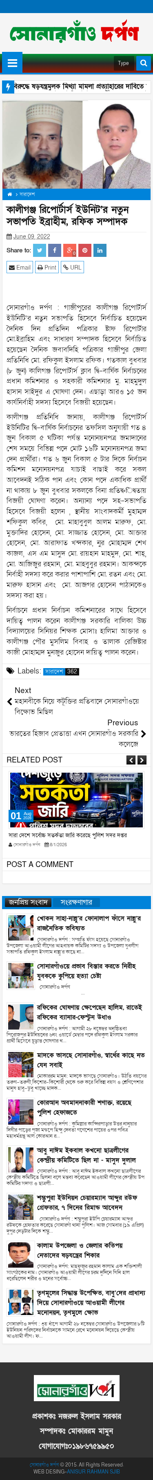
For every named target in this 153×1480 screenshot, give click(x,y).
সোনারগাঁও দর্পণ (44, 1465)
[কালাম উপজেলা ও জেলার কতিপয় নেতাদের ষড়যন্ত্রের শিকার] (20, 1254)
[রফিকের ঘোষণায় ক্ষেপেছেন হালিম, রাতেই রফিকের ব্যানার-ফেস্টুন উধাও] (20, 1017)
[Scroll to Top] (141, 1468)
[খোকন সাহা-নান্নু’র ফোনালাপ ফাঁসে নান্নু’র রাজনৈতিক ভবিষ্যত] (20, 928)
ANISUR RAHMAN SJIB (93, 1472)
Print (49, 268)
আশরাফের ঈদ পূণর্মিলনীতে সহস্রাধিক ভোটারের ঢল (61, 835)
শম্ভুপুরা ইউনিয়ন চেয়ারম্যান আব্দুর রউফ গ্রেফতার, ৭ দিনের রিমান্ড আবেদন (87, 1202)
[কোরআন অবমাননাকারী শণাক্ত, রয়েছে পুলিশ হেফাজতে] (20, 1112)
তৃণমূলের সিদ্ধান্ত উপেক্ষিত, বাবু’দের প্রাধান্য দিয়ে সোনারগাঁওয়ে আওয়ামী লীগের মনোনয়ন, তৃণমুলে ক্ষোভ (91, 1302)
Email (23, 268)
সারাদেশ (61, 671)
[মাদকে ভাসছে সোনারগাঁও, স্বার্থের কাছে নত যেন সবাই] (20, 1064)
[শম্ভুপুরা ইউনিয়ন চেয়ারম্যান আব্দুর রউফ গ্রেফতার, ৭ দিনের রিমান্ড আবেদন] (20, 1207)
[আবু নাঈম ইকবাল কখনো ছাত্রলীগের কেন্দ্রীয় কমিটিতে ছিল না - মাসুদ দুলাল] (20, 1159)
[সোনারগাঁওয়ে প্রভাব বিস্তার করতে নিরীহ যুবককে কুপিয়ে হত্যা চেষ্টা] (20, 975)
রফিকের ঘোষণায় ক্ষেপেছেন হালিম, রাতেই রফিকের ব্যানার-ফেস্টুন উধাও (89, 1012)
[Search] (143, 63)
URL (75, 268)
